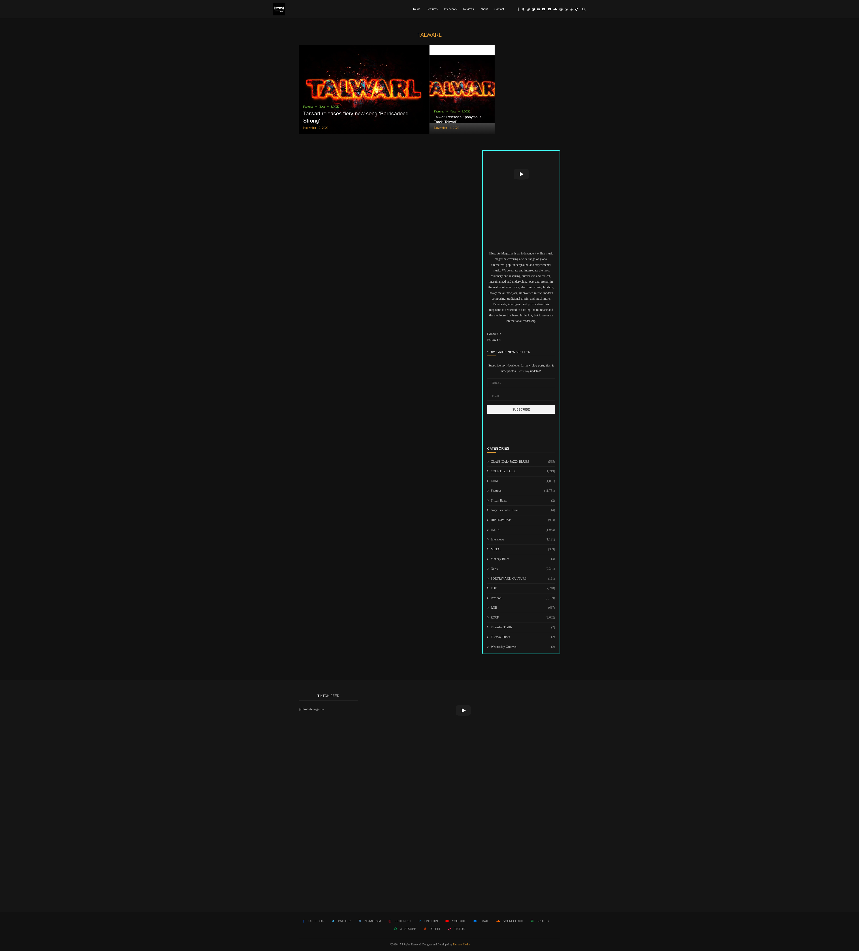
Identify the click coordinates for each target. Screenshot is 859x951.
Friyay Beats (523, 500)
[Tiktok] (576, 9)
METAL (523, 549)
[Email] (549, 9)
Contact (499, 9)
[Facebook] (518, 9)
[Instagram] (528, 9)
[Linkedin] (538, 9)
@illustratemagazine (311, 709)
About (484, 9)
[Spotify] (561, 9)
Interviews (450, 9)
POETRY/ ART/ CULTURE (523, 578)
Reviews (468, 9)
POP (523, 588)
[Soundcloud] (555, 9)
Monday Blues (523, 559)
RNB (523, 607)
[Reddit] (571, 9)
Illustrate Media (461, 944)
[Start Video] (521, 174)
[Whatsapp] (566, 9)
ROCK (523, 617)
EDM (523, 481)
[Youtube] (544, 9)
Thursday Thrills (523, 627)
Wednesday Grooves (523, 646)
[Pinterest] (533, 9)
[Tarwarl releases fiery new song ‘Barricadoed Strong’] (364, 89)
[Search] (584, 9)
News (416, 9)
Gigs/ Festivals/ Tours (523, 510)
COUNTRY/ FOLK (523, 471)
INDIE (523, 530)
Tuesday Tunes (523, 637)
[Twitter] (523, 9)
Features (432, 9)
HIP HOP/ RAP (523, 520)
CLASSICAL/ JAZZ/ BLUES (523, 461)
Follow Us (493, 340)
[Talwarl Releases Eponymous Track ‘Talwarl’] (462, 89)
